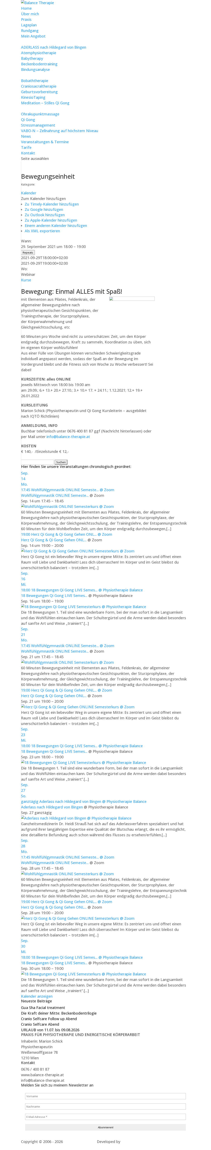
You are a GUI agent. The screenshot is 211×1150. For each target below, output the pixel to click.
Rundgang (30, 30)
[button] (43, 198)
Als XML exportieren (42, 230)
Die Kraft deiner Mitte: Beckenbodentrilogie (59, 1013)
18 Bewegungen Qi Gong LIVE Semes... (54, 595)
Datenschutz (91, 1147)
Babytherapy (32, 58)
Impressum (67, 1147)
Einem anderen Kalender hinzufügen (56, 225)
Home (26, 8)
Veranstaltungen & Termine (45, 141)
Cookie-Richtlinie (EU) (123, 1147)
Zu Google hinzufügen (44, 209)
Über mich (30, 13)
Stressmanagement (38, 125)
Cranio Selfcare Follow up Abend (49, 1018)
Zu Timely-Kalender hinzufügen (52, 204)
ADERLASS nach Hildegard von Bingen (53, 47)
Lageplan (29, 24)
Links (49, 1147)
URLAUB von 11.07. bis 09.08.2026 (50, 1029)
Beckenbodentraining (39, 63)
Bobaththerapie (34, 80)
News (26, 136)
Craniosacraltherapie (38, 86)
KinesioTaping (33, 97)
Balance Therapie (79, 1141)
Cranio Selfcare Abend (40, 1024)
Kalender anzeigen (37, 996)
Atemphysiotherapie (38, 52)
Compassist (31, 1147)
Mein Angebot (33, 36)
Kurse (26, 279)
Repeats (28, 252)
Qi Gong (28, 119)
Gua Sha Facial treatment (43, 1007)
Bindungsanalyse (35, 69)
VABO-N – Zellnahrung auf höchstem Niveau (59, 130)
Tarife (26, 147)
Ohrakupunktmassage (40, 114)
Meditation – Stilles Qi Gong (45, 102)
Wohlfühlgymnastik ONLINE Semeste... (55, 495)
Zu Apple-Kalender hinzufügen (51, 220)
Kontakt (28, 152)
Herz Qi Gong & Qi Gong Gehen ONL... (54, 539)
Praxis (26, 19)
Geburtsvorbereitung (39, 91)
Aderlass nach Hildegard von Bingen (52, 807)
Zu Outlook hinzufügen (45, 214)
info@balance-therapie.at (68, 436)
